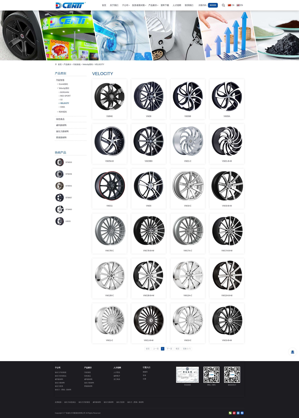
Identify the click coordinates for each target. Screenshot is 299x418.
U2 (61, 100)
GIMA (62, 107)
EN (241, 5)
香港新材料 (61, 137)
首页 (60, 64)
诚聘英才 (117, 376)
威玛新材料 (61, 125)
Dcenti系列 (63, 84)
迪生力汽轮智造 (60, 372)
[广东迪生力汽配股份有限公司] (70, 10)
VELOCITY (99, 64)
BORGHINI (64, 92)
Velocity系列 (88, 64)
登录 (144, 375)
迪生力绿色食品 (60, 376)
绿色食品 (60, 119)
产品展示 (67, 64)
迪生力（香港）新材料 (63, 390)
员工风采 (117, 379)
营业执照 (187, 385)
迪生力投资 (59, 386)
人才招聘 (117, 368)
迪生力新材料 (62, 131)
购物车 (145, 372)
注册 (144, 379)
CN (232, 5)
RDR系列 (63, 112)
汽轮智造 (77, 64)
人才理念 (117, 372)
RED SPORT (65, 96)
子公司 (58, 368)
